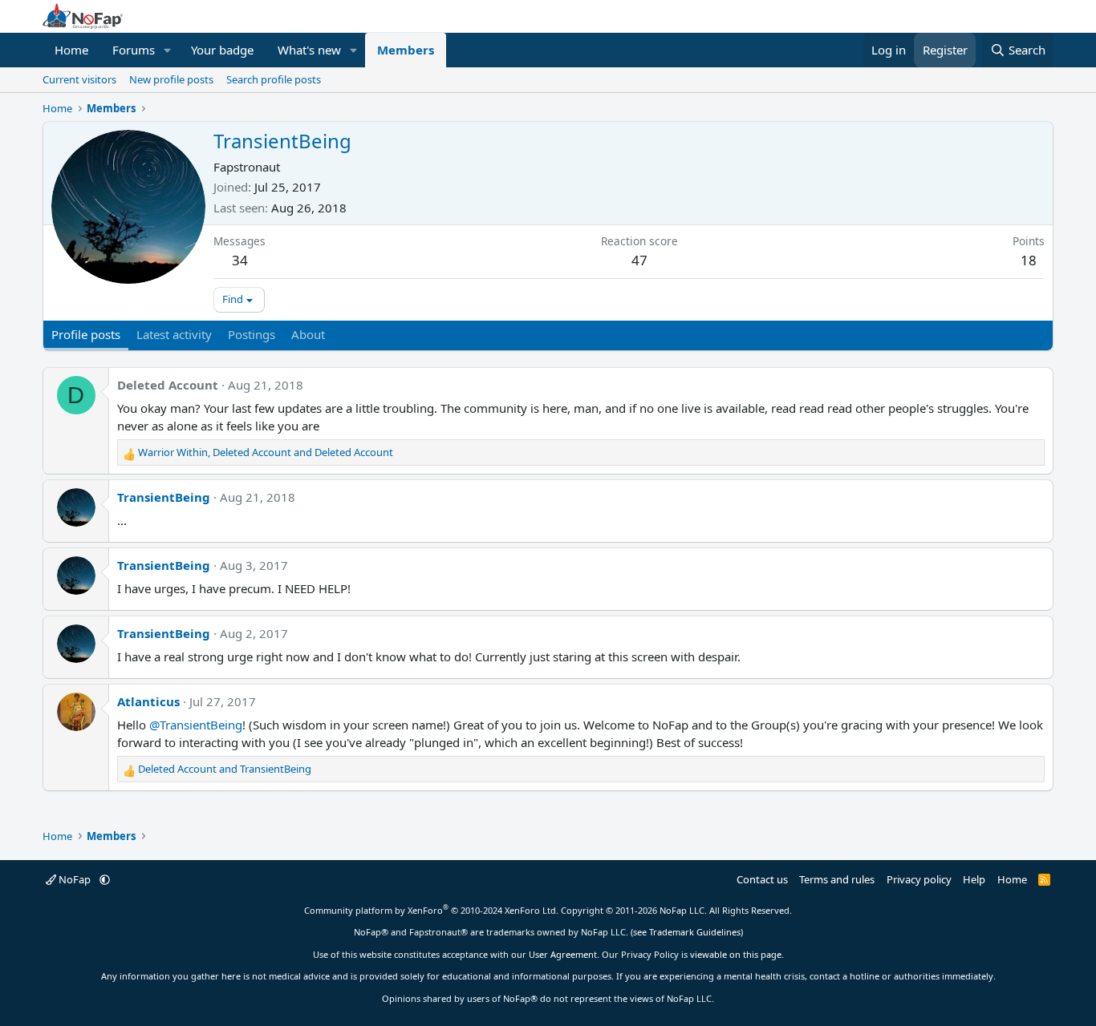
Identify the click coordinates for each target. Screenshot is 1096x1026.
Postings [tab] (251, 334)
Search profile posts (273, 79)
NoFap (74, 879)
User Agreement (563, 954)
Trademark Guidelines (695, 932)
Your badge (222, 50)
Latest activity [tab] (174, 334)
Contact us (762, 879)
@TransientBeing (195, 725)
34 (240, 260)
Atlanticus (148, 701)
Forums (133, 50)
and (224, 768)
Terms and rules (837, 879)
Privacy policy (919, 879)
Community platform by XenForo (431, 910)
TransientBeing (163, 497)
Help (974, 879)
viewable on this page (735, 954)
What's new (309, 50)
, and (265, 452)
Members (405, 50)
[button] (167, 50)
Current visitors (79, 79)
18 (1029, 260)
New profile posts (171, 79)
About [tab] (308, 334)
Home (71, 50)
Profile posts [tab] (85, 334)
